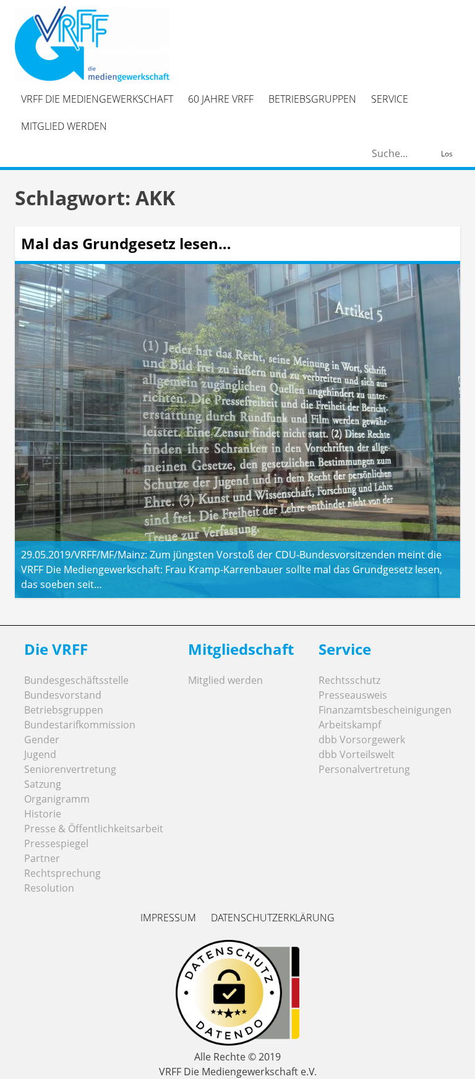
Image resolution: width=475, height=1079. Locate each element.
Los (447, 153)
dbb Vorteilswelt (357, 754)
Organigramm (57, 799)
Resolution (49, 888)
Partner (42, 858)
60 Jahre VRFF (221, 99)
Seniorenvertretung (70, 769)
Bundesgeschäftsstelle (76, 680)
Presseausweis (353, 695)
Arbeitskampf (350, 724)
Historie (42, 814)
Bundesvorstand (62, 695)
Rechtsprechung (62, 873)
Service (389, 99)
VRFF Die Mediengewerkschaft (97, 99)
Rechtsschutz (349, 680)
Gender (41, 739)
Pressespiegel (56, 843)
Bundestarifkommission (79, 724)
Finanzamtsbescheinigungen (385, 710)
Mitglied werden (64, 126)
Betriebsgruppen (312, 99)
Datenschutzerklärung (273, 917)
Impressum (168, 917)
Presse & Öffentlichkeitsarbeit (93, 828)
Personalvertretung (364, 769)
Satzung (42, 784)
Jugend (40, 754)
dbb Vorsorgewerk (362, 739)
